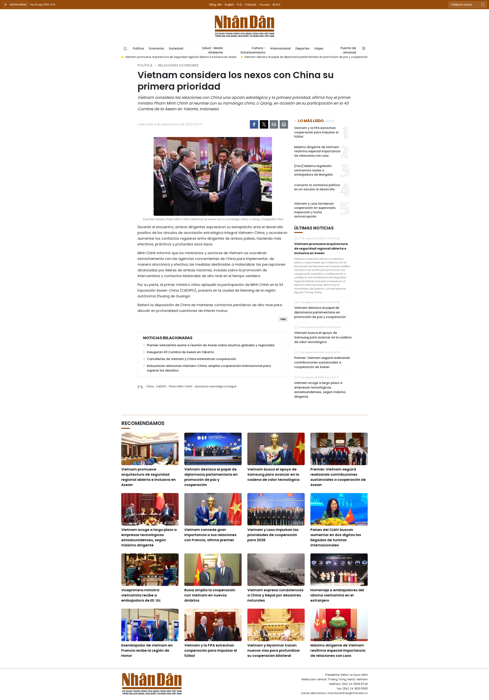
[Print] (284, 124)
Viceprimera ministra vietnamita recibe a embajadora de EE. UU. (141, 595)
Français (250, 4)
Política (138, 48)
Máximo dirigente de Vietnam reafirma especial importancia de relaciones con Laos (317, 151)
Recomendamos (142, 423)
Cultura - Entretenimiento (253, 49)
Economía (156, 48)
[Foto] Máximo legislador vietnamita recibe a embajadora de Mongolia (313, 170)
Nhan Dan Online (244, 26)
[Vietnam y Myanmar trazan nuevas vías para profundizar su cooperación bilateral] (276, 625)
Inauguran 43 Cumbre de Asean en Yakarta (180, 352)
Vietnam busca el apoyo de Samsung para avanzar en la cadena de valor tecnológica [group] (314, 57)
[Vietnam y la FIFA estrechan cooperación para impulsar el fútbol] (213, 625)
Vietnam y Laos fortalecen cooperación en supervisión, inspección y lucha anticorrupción (315, 210)
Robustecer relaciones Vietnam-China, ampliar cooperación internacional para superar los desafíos (209, 368)
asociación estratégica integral (215, 386)
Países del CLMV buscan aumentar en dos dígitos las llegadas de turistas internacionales (335, 537)
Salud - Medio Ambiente (212, 49)
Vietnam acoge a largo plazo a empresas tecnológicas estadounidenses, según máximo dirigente (320, 390)
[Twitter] (264, 124)
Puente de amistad (348, 49)
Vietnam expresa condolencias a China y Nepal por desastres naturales (275, 595)
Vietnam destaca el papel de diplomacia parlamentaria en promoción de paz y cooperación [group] (187, 57)
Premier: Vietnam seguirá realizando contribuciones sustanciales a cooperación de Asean (322, 362)
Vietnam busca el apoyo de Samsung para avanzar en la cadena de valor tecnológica (322, 337)
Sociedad (176, 48)
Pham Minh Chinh (180, 386)
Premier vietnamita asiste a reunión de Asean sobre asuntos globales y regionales (210, 345)
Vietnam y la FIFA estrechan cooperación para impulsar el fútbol (316, 132)
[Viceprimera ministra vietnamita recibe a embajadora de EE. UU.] (150, 569)
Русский (264, 4)
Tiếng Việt (215, 4)
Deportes (302, 48)
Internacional (280, 48)
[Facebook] (254, 124)
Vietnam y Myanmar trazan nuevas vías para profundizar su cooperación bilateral (273, 650)
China (150, 386)
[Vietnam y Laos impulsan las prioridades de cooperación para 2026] (276, 509)
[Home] (125, 48)
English (229, 4)
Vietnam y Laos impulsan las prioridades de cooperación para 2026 (273, 534)
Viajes (318, 48)
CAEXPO (161, 386)
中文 (239, 4)
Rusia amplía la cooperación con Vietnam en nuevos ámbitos (209, 595)
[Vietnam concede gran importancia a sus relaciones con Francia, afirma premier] (213, 509)
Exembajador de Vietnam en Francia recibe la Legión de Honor (147, 650)
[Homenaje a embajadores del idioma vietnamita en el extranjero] (339, 569)
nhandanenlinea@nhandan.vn (347, 693)
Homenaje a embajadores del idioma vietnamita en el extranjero (337, 595)
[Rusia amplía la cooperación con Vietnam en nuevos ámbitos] (213, 569)
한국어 (276, 4)
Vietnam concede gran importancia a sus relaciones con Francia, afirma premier (210, 534)
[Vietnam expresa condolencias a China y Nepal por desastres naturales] (276, 569)
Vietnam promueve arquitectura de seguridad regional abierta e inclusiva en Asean (321, 248)
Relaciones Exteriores (178, 65)
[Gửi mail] (274, 124)
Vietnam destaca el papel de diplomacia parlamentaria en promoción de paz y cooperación (320, 312)
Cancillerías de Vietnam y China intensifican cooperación (191, 359)
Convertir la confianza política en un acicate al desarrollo (317, 187)
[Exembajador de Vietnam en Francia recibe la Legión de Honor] (150, 625)
